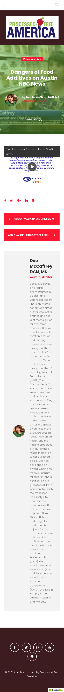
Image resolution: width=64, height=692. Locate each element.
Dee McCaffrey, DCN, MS (42, 97)
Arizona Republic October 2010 (28, 235)
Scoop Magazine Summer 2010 (34, 219)
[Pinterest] (32, 656)
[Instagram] (37, 647)
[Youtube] (49, 647)
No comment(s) (32, 119)
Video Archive (32, 59)
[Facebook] (14, 647)
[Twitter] (26, 647)
